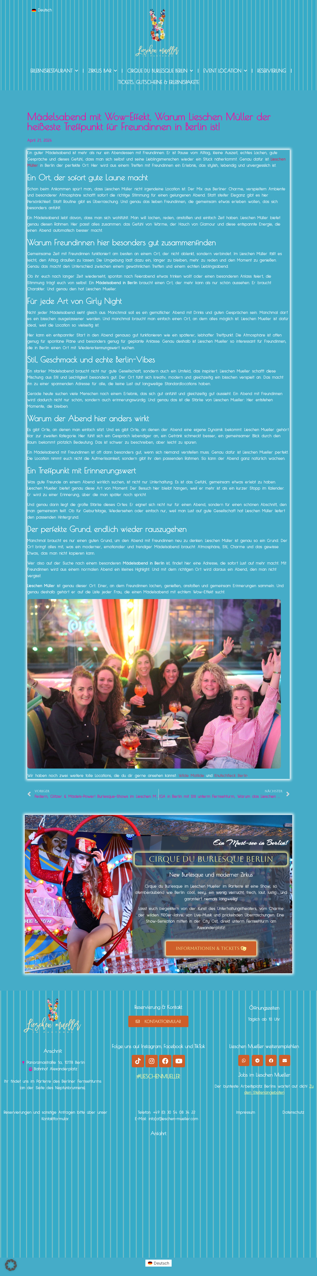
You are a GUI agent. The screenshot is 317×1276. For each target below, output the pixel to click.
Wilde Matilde (191, 776)
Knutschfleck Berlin (230, 776)
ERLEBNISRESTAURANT (51, 70)
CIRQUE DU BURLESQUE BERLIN (157, 70)
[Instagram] (151, 1061)
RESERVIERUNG (271, 70)
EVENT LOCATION (222, 70)
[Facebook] (165, 1061)
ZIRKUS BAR (99, 70)
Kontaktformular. (55, 1119)
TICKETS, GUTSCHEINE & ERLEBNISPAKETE (158, 82)
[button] (243, 1060)
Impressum (245, 1112)
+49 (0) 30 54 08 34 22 (174, 1112)
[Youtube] (179, 1061)
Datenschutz (293, 1112)
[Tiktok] (138, 1061)
